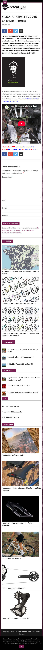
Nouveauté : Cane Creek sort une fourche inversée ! (18, 524)
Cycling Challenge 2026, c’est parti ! (20, 357)
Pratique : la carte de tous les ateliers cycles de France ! (20, 272)
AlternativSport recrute (10, 406)
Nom (4, 200)
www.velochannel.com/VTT (25, 147)
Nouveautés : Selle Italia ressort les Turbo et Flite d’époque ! (21, 489)
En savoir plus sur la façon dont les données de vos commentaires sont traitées (20, 230)
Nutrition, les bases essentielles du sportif (23, 392)
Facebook (27, 149)
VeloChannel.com (14, 149)
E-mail (4, 208)
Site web (5, 215)
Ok (21, 646)
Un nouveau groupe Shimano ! (13, 588)
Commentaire (7, 177)
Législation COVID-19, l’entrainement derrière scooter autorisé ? (24, 379)
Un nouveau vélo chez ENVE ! (13, 558)
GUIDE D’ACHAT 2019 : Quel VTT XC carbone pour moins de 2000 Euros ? (20, 334)
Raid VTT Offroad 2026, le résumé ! (20, 364)
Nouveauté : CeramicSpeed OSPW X (15, 618)
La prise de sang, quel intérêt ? (19, 385)
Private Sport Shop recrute (12, 412)
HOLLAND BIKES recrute (10, 417)
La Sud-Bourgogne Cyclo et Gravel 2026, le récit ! (23, 350)
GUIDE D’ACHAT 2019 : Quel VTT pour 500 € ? (19, 303)
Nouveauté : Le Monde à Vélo (13, 455)
